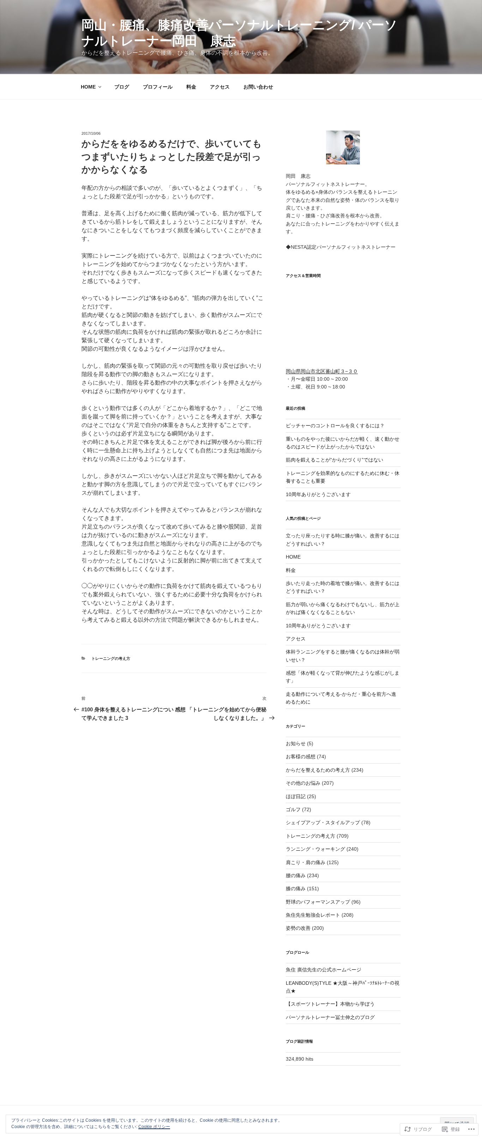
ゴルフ (293, 809)
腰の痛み (296, 875)
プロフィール (158, 87)
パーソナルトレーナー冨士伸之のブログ (330, 1017)
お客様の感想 (300, 756)
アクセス (220, 87)
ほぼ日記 (296, 796)
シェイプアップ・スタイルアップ (323, 822)
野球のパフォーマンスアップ (318, 902)
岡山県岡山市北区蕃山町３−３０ (322, 371)
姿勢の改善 (298, 928)
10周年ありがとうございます (318, 494)
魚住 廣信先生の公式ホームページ (323, 969)
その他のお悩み (303, 783)
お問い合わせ (258, 87)
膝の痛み (296, 888)
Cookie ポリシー (154, 1126)
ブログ (121, 87)
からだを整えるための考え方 (318, 770)
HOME (88, 87)
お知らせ (296, 743)
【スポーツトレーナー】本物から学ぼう (330, 1004)
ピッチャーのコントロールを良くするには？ (335, 425)
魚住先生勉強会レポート (313, 915)
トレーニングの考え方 (110, 658)
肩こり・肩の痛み (305, 862)
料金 (191, 87)
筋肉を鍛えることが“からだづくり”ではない (334, 460)
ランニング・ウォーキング (315, 849)
